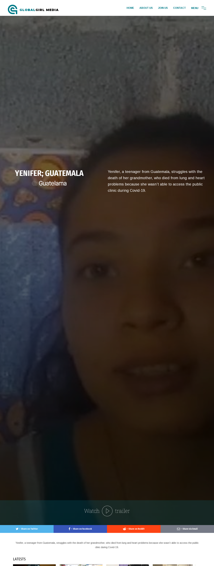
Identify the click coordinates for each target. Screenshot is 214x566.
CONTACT (179, 8)
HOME (130, 8)
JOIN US (163, 8)
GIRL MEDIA (39, 10)
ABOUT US (146, 8)
